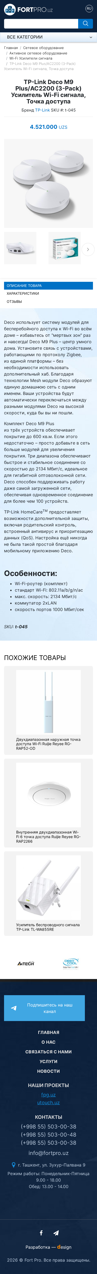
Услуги (48, 1061)
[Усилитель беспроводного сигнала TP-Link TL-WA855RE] (48, 887)
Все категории (25, 37)
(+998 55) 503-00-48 (48, 1134)
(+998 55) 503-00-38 (48, 1126)
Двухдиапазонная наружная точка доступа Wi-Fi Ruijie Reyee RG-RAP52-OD (48, 744)
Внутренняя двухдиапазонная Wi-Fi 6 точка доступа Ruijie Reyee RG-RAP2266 (48, 836)
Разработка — (48, 1247)
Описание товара (24, 285)
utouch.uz (48, 1102)
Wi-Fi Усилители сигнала (30, 58)
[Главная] (28, 9)
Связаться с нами (48, 1051)
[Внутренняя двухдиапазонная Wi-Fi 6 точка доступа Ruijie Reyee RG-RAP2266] (48, 794)
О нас (48, 1042)
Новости (48, 1071)
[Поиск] (85, 24)
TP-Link (42, 110)
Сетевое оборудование (43, 48)
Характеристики (23, 293)
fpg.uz (48, 1095)
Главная (11, 48)
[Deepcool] (70, 963)
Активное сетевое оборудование (38, 53)
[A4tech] (26, 963)
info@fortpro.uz (49, 1153)
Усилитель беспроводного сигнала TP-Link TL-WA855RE (48, 927)
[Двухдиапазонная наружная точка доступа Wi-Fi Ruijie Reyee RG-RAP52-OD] (48, 701)
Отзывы (14, 301)
